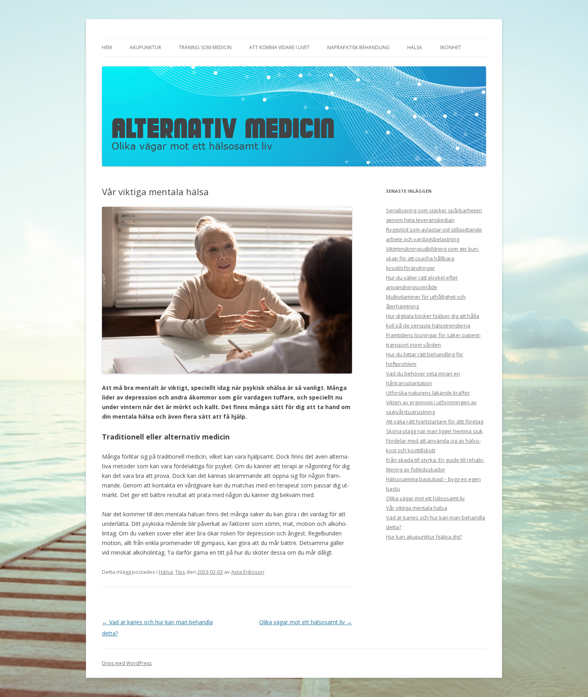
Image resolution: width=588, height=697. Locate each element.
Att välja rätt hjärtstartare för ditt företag (434, 421)
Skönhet (450, 47)
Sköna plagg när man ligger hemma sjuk (434, 431)
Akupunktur (145, 47)
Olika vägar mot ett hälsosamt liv (305, 622)
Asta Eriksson (247, 571)
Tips (180, 571)
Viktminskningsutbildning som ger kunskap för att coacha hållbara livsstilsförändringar (432, 258)
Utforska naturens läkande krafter (428, 392)
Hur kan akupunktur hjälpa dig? (424, 536)
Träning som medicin (205, 47)
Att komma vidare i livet (279, 47)
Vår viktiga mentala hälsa (416, 507)
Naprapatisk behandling (358, 47)
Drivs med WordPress (127, 663)
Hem (107, 47)
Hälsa (414, 47)
